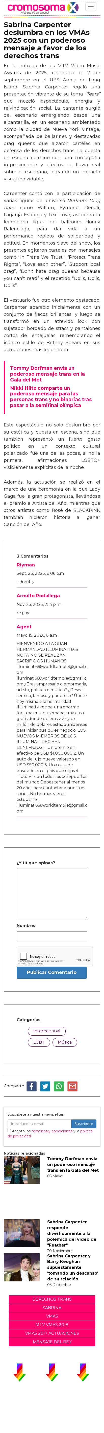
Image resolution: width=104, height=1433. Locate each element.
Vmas (52, 1316)
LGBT (39, 1042)
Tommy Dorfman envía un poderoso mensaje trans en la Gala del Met (73, 1164)
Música (65, 1042)
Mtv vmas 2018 (52, 1324)
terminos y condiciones (52, 1131)
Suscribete (83, 1123)
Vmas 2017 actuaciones (52, 1333)
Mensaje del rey (52, 1342)
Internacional (46, 1031)
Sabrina (52, 1307)
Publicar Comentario (51, 972)
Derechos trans (52, 1299)
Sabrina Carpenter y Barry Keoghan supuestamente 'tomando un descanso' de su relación (72, 1267)
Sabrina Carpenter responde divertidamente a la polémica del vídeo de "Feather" (71, 1233)
